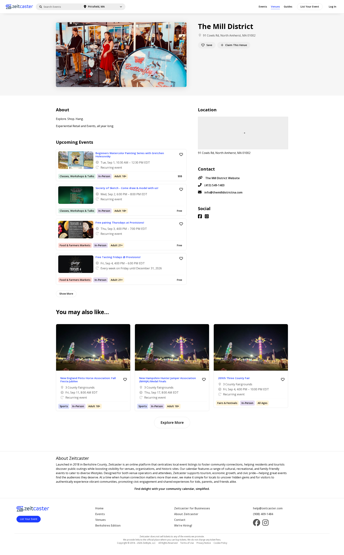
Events (263, 6)
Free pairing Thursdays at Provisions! (119, 222)
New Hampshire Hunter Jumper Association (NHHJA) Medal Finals (167, 379)
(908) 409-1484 (263, 514)
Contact (179, 520)
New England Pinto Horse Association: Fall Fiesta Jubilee (88, 379)
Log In (332, 6)
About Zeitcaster (186, 514)
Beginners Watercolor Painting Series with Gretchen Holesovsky (129, 154)
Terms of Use (187, 542)
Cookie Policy (220, 542)
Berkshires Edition (108, 525)
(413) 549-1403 (214, 185)
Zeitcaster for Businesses (192, 508)
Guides (288, 6)
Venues (275, 6)
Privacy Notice (204, 542)
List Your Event (309, 6)
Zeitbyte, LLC (149, 542)
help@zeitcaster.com (268, 508)
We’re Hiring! (183, 525)
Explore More (172, 422)
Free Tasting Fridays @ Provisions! (117, 257)
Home (99, 508)
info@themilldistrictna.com (223, 192)
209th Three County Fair (234, 378)
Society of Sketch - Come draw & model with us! (126, 188)
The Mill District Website (222, 178)
